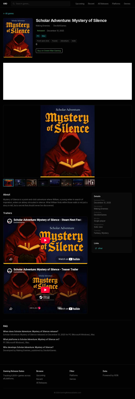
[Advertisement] (67, 81)
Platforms (116, 4)
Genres (127, 4)
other (100, 248)
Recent (91, 4)
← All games (8, 13)
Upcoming (80, 4)
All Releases (103, 4)
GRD (5, 4)
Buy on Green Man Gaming (49, 50)
